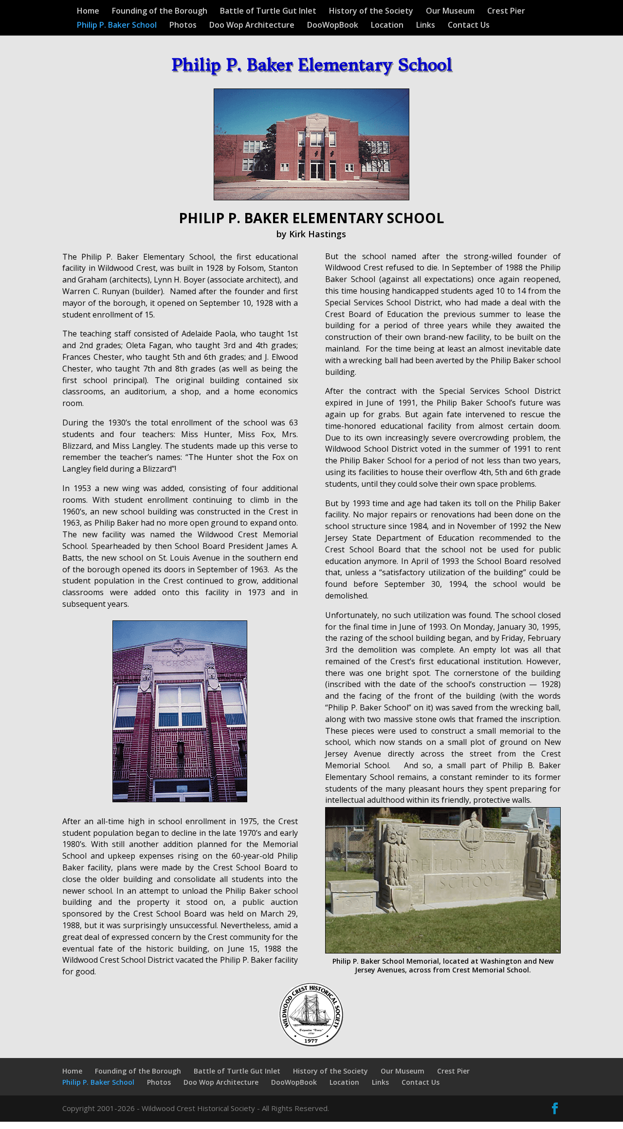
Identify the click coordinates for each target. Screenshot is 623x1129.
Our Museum (450, 11)
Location (387, 25)
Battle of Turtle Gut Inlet (268, 11)
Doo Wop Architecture (251, 25)
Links (425, 25)
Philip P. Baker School (117, 25)
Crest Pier (506, 11)
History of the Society (371, 11)
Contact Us (469, 25)
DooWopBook (332, 25)
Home (88, 11)
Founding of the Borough (159, 11)
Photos (183, 25)
